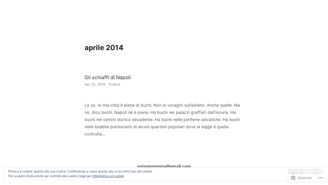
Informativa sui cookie (108, 176)
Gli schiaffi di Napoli (108, 77)
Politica (114, 84)
